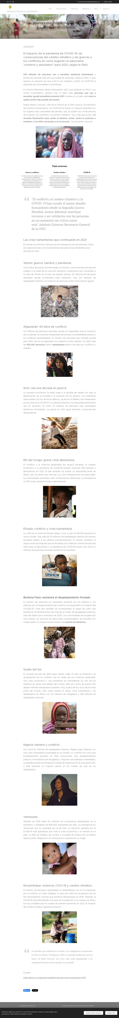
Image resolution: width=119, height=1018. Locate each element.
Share (27, 990)
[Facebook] (8, 1)
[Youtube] (13, 1)
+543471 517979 (108, 1)
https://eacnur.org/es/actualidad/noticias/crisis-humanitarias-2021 (54, 977)
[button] (106, 9)
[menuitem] (51, 9)
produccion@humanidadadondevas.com (89, 1)
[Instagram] (10, 1)
